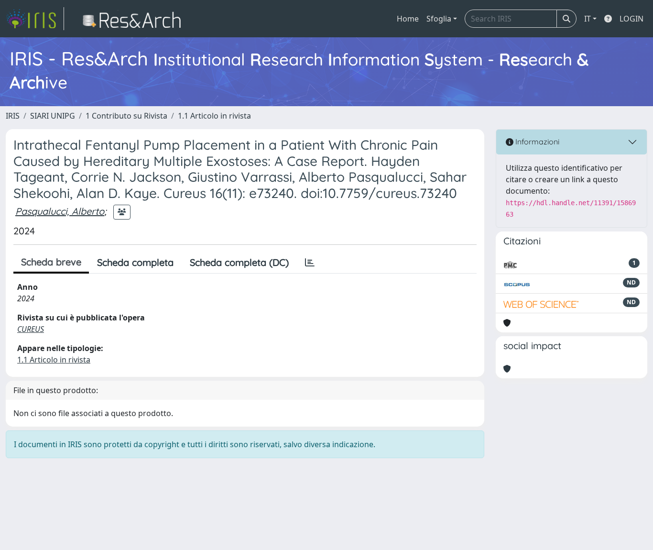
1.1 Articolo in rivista (214, 115)
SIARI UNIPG (52, 115)
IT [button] (587, 18)
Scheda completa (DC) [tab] (239, 262)
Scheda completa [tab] (135, 262)
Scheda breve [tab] (51, 262)
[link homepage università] (134, 18)
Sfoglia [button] (438, 18)
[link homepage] (35, 18)
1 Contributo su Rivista (126, 115)
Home (408, 18)
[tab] (310, 263)
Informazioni (536, 141)
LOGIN (631, 18)
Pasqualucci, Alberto (59, 211)
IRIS (13, 115)
